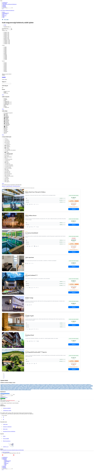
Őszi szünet (8, 141)
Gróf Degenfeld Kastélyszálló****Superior (36, 352)
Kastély (6, 126)
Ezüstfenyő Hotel (29, 335)
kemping (5, 106)
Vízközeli (6, 115)
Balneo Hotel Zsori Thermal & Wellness (35, 192)
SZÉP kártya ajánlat (9, 159)
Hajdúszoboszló (4, 13)
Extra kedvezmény (9, 173)
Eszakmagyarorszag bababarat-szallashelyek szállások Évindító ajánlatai (79, 387)
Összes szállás (6, 19)
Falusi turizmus (7, 124)
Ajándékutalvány (5, 2)
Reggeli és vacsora (7, 91)
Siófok (3, 16)
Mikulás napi (8, 172)
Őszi (6, 138)
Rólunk (4, 436)
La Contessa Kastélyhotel (31, 233)
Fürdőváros (7, 116)
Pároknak (7, 152)
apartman (5, 98)
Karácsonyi (8, 142)
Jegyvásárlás (4, 6)
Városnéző (7, 121)
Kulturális (7, 170)
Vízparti (6, 114)
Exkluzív (6, 127)
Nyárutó (7, 162)
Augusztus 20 (8, 144)
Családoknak (8, 146)
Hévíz (3, 14)
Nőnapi (7, 169)
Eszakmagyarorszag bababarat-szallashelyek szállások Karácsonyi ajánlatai (44, 386)
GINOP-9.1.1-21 (5, 446)
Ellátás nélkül (6, 93)
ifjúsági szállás (6, 104)
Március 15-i (8, 160)
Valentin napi (8, 171)
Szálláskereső (14, 4)
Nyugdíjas (6, 118)
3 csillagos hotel (6, 101)
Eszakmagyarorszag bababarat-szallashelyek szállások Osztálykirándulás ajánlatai (17, 389)
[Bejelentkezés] (2, 8)
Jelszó (1, 395)
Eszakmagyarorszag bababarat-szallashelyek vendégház (28, 384)
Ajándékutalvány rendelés (7, 410)
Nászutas (5, 128)
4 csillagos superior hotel (8, 103)
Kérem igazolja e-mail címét (4, 401)
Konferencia (7, 120)
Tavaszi (7, 179)
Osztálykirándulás (9, 156)
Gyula (3, 17)
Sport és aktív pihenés (9, 164)
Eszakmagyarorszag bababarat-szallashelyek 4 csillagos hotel (18, 385)
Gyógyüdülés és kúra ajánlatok (11, 150)
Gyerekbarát (7, 125)
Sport (6, 130)
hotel (4, 105)
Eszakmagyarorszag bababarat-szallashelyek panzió (46, 384)
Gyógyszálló (7, 123)
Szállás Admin (5, 424)
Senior (7, 151)
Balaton (3, 12)
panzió (5, 100)
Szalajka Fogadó (29, 315)
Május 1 (7, 177)
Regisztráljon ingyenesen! (10, 400)
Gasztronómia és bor (9, 154)
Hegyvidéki (7, 122)
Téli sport (6, 131)
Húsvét (7, 161)
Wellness (6, 113)
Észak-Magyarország (7, 460)
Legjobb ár (7, 181)
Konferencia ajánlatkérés (7, 408)
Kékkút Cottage (29, 297)
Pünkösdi (7, 178)
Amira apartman (29, 257)
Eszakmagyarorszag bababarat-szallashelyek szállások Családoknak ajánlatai (53, 387)
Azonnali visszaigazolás (9, 112)
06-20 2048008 (6, 438)
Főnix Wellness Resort (30, 215)
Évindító (7, 147)
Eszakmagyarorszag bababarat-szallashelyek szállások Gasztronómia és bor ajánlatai (57, 388)
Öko (6, 133)
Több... (3, 94)
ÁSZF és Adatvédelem (5, 452)
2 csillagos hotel (6, 107)
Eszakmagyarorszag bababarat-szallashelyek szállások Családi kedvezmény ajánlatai (29, 388)
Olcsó (6, 132)
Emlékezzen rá (2, 396)
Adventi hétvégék (9, 168)
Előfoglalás (8, 145)
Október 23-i (8, 163)
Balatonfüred (4, 15)
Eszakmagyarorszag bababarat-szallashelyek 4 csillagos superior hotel (40, 385)
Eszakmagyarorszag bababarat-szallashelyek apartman (9, 384)
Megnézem (73, 224)
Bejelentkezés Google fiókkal (4, 393)
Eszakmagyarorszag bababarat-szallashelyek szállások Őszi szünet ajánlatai (19, 386)
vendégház (5, 99)
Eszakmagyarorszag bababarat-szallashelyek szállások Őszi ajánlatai (63, 385)
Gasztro (6, 129)
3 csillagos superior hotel (8, 102)
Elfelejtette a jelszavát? (3, 397)
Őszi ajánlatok (4, 3)
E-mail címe (2, 394)
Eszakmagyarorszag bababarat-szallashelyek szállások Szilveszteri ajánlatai (69, 386)
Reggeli (5, 92)
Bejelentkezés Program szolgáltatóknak (9, 431)
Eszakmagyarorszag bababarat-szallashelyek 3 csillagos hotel (65, 384)
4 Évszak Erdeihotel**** (31, 275)
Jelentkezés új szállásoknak (7, 426)
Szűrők (4, 77)
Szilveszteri (8, 143)
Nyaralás (7, 180)
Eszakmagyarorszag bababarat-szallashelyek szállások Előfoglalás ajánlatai (28, 387)
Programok (4, 5)
